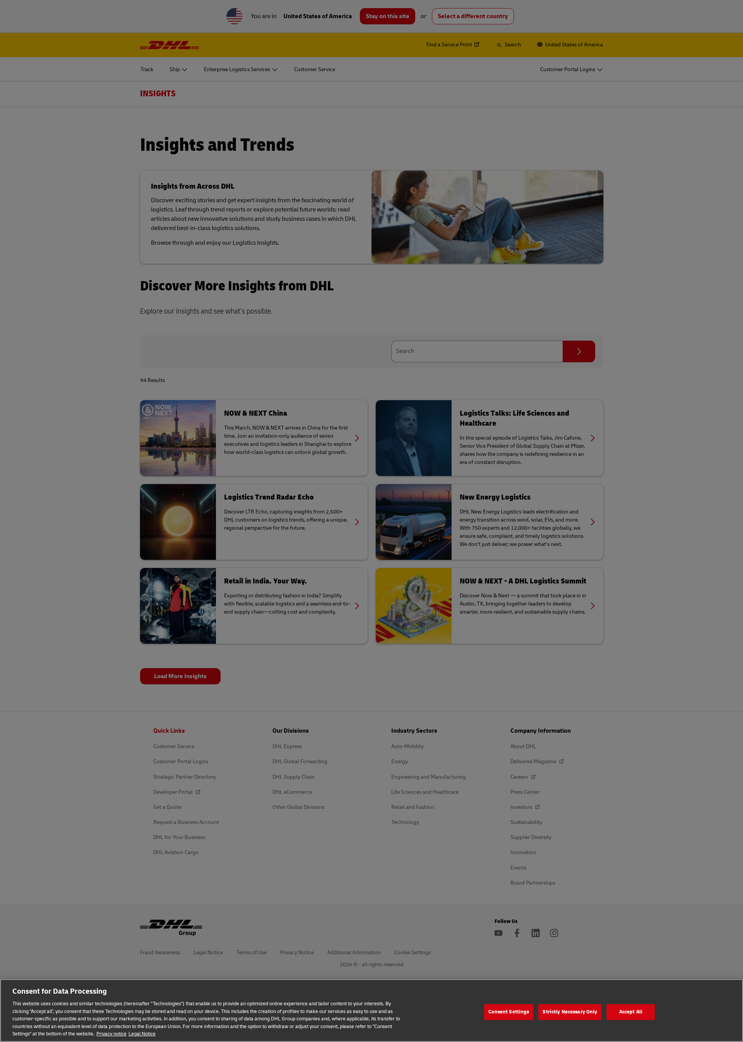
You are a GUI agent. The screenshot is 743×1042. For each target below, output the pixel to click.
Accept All (630, 1012)
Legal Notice (142, 1034)
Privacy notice (111, 1034)
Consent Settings (508, 1012)
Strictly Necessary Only (570, 1012)
